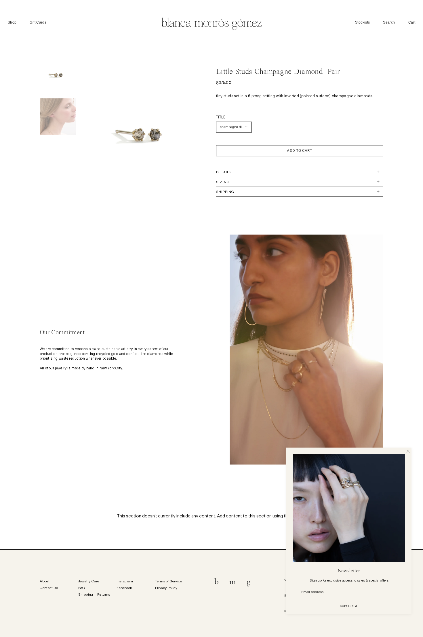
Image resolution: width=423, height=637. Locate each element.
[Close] (408, 451)
